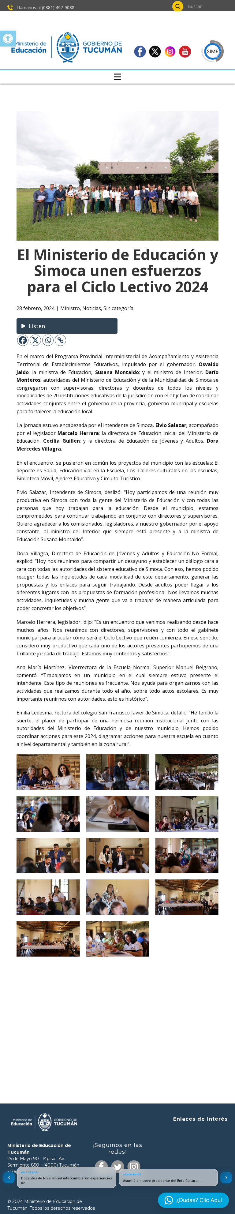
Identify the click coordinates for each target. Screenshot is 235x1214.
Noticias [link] (91, 308)
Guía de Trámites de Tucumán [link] (201, 1150)
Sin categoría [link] (118, 308)
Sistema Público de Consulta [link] (202, 1140)
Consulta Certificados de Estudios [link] (199, 1160)
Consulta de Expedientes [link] (206, 1130)
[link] (8, 39)
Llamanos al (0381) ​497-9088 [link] (44, 7)
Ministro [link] (70, 308)
